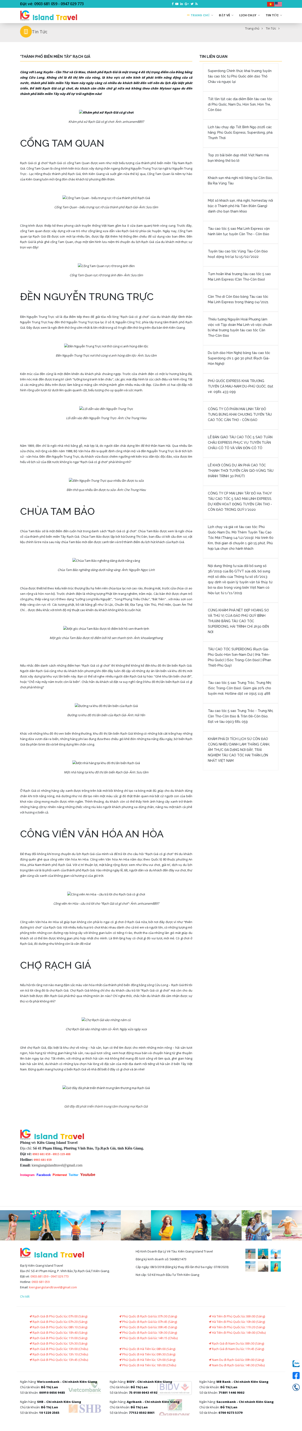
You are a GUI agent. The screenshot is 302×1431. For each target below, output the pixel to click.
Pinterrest (60, 1175)
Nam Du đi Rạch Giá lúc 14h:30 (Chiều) (238, 1365)
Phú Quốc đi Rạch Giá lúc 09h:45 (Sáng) (149, 1327)
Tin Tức (272, 15)
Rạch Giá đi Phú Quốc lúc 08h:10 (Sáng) (59, 1327)
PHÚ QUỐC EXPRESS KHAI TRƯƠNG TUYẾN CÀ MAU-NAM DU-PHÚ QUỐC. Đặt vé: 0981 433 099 (240, 386)
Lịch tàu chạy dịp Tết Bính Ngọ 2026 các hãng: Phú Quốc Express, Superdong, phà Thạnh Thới (240, 132)
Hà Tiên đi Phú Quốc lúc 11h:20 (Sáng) (238, 1327)
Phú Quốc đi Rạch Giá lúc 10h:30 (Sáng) (149, 1332)
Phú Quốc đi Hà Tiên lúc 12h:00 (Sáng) (148, 1360)
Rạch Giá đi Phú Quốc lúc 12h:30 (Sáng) (59, 1343)
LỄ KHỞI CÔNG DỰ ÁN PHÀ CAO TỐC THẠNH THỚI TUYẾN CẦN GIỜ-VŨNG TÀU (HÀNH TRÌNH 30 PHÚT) (240, 470)
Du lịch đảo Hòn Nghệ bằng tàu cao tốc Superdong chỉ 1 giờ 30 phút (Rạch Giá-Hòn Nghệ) (239, 358)
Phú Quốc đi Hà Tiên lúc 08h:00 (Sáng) (148, 1349)
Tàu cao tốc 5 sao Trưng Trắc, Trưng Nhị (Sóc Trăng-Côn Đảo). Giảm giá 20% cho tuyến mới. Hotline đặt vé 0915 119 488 (239, 688)
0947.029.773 (60, 1276)
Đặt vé (225, 15)
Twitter (73, 1175)
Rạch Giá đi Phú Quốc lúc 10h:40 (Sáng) (59, 1332)
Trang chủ (200, 15)
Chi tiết (24, 1296)
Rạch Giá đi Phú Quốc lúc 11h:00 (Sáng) (59, 1338)
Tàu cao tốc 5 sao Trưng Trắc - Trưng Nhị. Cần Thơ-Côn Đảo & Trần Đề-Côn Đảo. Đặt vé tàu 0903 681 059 (240, 716)
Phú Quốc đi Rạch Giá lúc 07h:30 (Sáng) (149, 1316)
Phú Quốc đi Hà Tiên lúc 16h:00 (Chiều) (149, 1365)
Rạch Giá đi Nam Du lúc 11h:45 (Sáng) (237, 1349)
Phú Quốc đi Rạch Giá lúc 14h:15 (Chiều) (150, 1338)
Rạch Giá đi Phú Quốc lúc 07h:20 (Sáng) (59, 1322)
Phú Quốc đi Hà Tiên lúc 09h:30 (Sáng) (148, 1354)
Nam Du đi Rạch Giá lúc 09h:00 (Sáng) (237, 1360)
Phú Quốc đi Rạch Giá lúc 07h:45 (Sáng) (149, 1322)
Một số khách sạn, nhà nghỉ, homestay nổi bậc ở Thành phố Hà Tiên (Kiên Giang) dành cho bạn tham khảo (240, 206)
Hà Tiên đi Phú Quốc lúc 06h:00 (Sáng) (238, 1316)
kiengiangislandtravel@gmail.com (57, 1165)
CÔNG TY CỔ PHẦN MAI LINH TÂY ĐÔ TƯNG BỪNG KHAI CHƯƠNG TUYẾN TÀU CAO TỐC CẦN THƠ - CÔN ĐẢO (240, 414)
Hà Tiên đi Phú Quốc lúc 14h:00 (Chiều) (238, 1332)
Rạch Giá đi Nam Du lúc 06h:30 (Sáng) (237, 1343)
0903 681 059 (45, 3)
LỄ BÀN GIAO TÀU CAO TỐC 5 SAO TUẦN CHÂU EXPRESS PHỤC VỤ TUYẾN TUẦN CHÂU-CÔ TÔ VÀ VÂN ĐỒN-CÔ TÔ (240, 442)
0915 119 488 (62, 1154)
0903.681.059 (39, 1276)
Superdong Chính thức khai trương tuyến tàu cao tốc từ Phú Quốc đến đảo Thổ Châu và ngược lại (240, 76)
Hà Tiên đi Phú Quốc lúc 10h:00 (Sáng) (238, 1322)
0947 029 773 (72, 3)
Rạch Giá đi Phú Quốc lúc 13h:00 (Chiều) (60, 1349)
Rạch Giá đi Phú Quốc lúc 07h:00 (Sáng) (59, 1316)
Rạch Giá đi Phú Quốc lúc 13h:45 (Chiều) (60, 1360)
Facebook (44, 1175)
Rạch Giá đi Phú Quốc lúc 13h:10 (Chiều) (60, 1354)
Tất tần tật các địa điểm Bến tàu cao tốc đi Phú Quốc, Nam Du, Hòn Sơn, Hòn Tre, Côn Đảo (240, 104)
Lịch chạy (248, 15)
